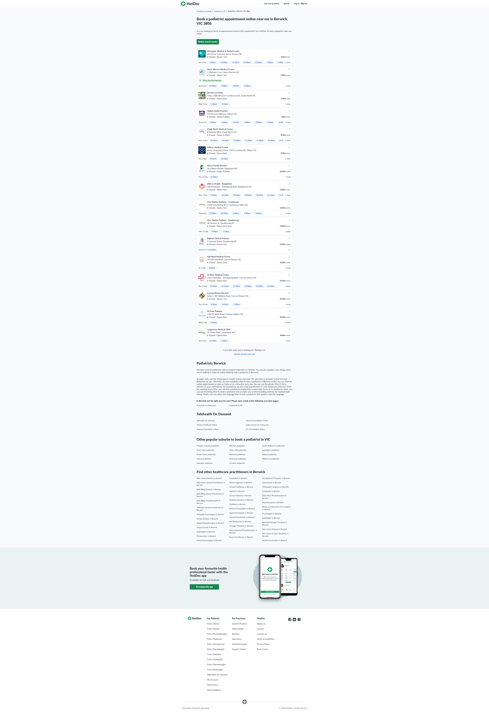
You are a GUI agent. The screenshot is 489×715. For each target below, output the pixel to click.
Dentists (236, 634)
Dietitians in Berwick (237, 504)
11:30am (235, 62)
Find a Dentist (213, 629)
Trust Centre (262, 649)
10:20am (213, 159)
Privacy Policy (263, 644)
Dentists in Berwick (237, 491)
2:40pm (247, 122)
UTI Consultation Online (255, 429)
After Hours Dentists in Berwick (209, 478)
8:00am (212, 268)
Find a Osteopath (215, 659)
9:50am (214, 195)
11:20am (259, 140)
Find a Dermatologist (216, 665)
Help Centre (212, 685)
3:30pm (224, 86)
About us (261, 624)
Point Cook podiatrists (205, 450)
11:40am (271, 140)
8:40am (225, 304)
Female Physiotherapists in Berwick (210, 523)
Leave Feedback (214, 690)
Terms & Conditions (265, 639)
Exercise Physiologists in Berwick (242, 509)
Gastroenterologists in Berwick (241, 513)
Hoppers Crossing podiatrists (208, 446)
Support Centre (239, 649)
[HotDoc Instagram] (299, 619)
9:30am (213, 62)
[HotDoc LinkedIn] (294, 619)
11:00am (237, 140)
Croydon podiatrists (237, 463)
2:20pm (236, 122)
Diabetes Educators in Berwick (241, 500)
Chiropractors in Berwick (206, 536)
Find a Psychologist (215, 649)
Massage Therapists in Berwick (241, 526)
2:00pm (281, 62)
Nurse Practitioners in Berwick (241, 537)
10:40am (214, 140)
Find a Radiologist (215, 670)
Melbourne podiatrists (270, 459)
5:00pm (236, 86)
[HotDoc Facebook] (290, 619)
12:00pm (246, 62)
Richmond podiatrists (237, 459)
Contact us (262, 634)
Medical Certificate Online (207, 425)
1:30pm (270, 62)
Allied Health (238, 629)
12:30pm (258, 62)
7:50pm (214, 104)
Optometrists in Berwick (271, 483)
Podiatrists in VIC (220, 11)
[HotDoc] (190, 3)
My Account (212, 680)
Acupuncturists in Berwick (207, 527)
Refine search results (207, 42)
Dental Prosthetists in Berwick (241, 487)
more (287, 62)
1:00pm (213, 122)
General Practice (239, 624)
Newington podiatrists (271, 450)
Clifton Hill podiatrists (237, 450)
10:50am (225, 140)
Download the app (204, 587)
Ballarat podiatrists (269, 454)
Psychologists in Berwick (271, 514)
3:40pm (282, 122)
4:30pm (247, 213)
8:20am (214, 304)
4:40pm (215, 232)
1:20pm (224, 341)
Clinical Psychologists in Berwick (209, 540)
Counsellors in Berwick (238, 478)
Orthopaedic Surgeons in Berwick (275, 487)
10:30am (224, 62)
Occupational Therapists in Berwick (276, 478)
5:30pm (247, 86)
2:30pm (236, 213)
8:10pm (225, 104)
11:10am (248, 140)
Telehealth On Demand (206, 421)
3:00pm (259, 122)
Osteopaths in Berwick (271, 491)
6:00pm (259, 213)
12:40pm (270, 286)
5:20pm (226, 232)
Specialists (236, 639)
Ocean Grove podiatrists (206, 454)
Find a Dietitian (214, 654)
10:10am (225, 195)
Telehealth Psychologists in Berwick (210, 514)
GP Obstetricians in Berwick (240, 522)
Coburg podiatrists (204, 459)
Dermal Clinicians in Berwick (240, 496)
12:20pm (224, 159)
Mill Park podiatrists (237, 446)
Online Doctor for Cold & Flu (257, 425)
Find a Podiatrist (214, 639)
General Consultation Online (257, 421)
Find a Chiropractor (216, 644)
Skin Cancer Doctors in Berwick (274, 529)
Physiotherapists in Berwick (273, 502)
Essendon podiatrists (205, 463)
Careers (260, 629)
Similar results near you (244, 354)
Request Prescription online (207, 429)
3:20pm (270, 122)
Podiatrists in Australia (204, 11)
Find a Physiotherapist (217, 634)
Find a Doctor (213, 624)
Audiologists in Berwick (206, 532)
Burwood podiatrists (237, 454)
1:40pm (224, 122)
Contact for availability (207, 250)
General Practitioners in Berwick (242, 517)
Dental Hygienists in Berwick (240, 483)
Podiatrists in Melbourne (206, 405)
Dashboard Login (239, 644)
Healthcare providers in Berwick (274, 540)
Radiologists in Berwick (271, 518)
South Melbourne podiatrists (273, 446)
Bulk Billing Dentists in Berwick (209, 490)
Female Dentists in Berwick (207, 519)
